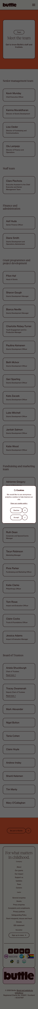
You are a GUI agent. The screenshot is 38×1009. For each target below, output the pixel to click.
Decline (16, 510)
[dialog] (19, 504)
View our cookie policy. (18, 503)
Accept (16, 517)
